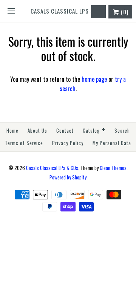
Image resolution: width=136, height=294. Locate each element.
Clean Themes (113, 168)
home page (94, 79)
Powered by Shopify (68, 177)
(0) (123, 12)
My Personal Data (112, 143)
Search (122, 130)
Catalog (94, 130)
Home (12, 130)
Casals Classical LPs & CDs (52, 168)
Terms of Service (24, 143)
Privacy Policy (67, 143)
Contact (65, 130)
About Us (37, 130)
